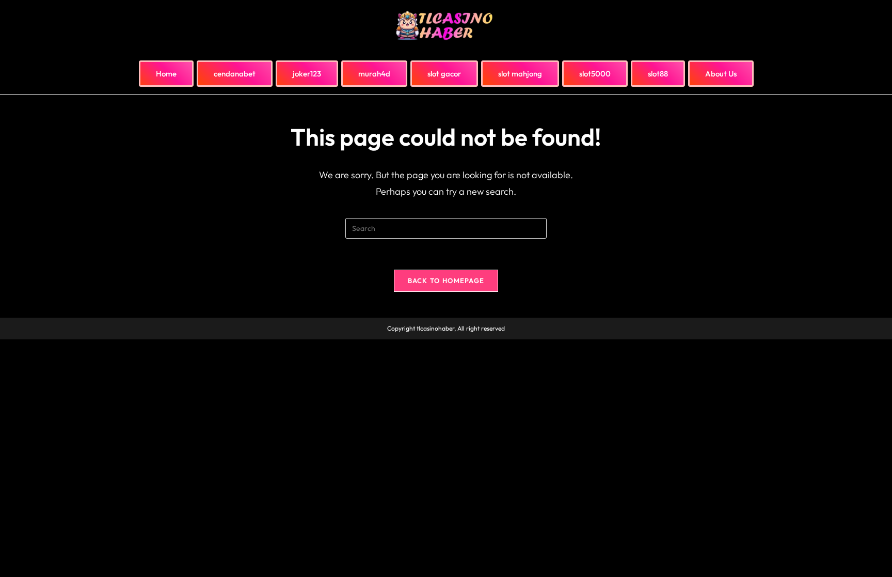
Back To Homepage (446, 280)
